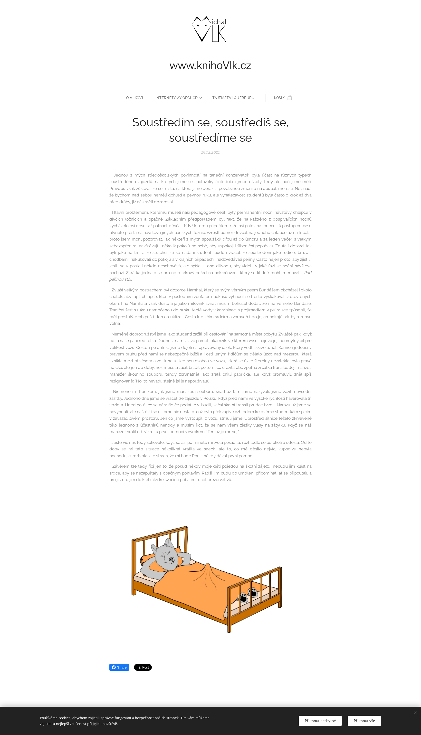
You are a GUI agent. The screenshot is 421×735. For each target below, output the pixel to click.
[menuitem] (137, 98)
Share (122, 667)
